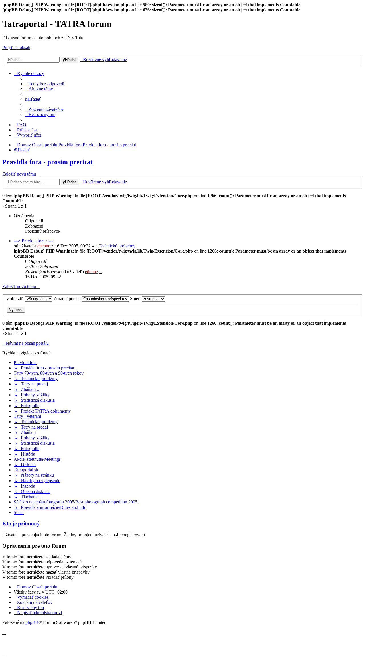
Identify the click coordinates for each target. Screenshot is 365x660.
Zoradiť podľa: (68, 298)
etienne (43, 245)
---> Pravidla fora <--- (33, 240)
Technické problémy (117, 245)
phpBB (31, 622)
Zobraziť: (16, 298)
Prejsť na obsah (16, 47)
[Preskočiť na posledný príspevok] (100, 271)
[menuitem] (44, 83)
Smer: (136, 298)
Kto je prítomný (21, 524)
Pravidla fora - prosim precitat (47, 162)
